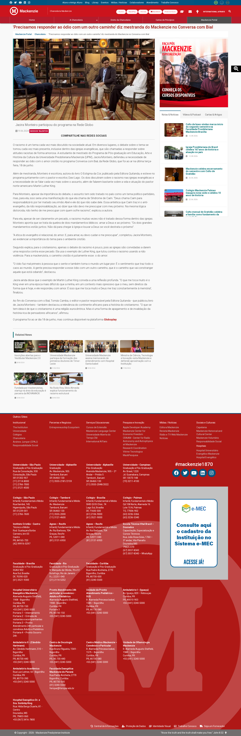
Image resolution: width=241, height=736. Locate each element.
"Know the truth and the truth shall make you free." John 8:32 (193, 732)
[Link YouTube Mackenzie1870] (20, 2)
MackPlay (132, 12)
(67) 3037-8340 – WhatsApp (137, 553)
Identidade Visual (162, 726)
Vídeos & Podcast (192, 114)
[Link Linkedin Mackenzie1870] (25, 2)
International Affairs (214, 12)
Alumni (121, 12)
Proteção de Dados (136, 726)
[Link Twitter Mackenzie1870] (15, 2)
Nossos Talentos (39, 131)
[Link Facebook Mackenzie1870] (11, 2)
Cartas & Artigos (213, 114)
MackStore (156, 12)
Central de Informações (106, 726)
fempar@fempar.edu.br (62, 688)
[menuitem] (72, 2)
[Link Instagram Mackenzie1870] (29, 2)
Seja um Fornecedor (214, 726)
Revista (143, 12)
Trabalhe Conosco (187, 726)
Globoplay (110, 319)
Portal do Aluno (170, 12)
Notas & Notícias (170, 114)
